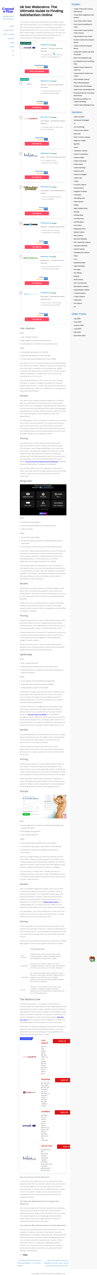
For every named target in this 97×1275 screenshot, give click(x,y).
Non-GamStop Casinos (82, 242)
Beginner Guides (80, 140)
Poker (76, 256)
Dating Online (79, 188)
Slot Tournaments (80, 283)
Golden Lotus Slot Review (83, 86)
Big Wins (77, 144)
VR (13, 51)
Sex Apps (77, 269)
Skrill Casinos (78, 280)
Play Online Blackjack (81, 83)
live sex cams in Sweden (37, 714)
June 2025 (77, 329)
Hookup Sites (8, 30)
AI (13, 55)
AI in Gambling (79, 127)
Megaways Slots (80, 229)
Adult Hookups (79, 117)
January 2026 (79, 325)
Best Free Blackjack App (83, 58)
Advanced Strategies (81, 120)
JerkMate (45, 1111)
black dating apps (51, 902)
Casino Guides (79, 157)
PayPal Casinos (79, 249)
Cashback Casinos (80, 151)
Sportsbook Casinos (81, 286)
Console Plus (8, 10)
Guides (76, 205)
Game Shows (78, 202)
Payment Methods (80, 246)
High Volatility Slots (81, 208)
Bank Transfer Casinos (82, 137)
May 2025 (77, 332)
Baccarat (77, 134)
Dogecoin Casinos (80, 191)
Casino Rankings (80, 168)
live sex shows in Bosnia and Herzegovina (42, 461)
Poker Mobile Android (81, 79)
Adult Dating (8, 34)
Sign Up (62, 1041)
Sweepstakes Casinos (82, 290)
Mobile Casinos (79, 232)
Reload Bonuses (79, 263)
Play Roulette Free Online (83, 36)
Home (12, 26)
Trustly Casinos (79, 296)
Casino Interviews (80, 161)
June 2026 (77, 322)
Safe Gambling (79, 266)
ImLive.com (46, 1146)
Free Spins (77, 195)
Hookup (76, 212)
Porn (12, 47)
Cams (12, 43)
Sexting (11, 39)
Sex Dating (77, 273)
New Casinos (78, 235)
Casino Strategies (80, 174)
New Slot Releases (80, 239)
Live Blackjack (79, 222)
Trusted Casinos (80, 293)
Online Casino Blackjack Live (84, 105)
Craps (76, 181)
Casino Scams (79, 171)
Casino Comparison (81, 154)
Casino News (78, 164)
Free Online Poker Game (83, 21)
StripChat (45, 1079)
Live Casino (78, 225)
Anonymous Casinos (81, 130)
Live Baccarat (79, 218)
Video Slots (78, 300)
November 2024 (80, 336)
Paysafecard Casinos (81, 252)
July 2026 (77, 319)
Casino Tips (78, 178)
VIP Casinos (78, 303)
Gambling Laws (79, 198)
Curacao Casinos (80, 185)
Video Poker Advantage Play (84, 89)
